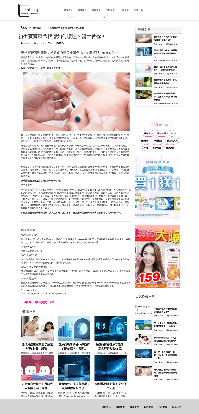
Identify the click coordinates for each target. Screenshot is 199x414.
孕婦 (146, 148)
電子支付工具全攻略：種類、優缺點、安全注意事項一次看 (165, 355)
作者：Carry (158, 44)
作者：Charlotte (159, 74)
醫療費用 (145, 141)
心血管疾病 (172, 141)
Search (103, 17)
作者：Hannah (158, 316)
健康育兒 (68, 10)
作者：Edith (158, 330)
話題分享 (138, 10)
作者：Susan (158, 345)
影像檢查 (157, 148)
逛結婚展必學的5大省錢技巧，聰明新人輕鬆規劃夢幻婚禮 (165, 373)
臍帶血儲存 (26, 185)
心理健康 (124, 10)
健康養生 (96, 10)
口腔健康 (110, 10)
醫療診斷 (170, 148)
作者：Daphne (158, 380)
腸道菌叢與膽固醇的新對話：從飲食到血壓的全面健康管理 (165, 97)
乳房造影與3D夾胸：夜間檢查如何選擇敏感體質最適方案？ (165, 54)
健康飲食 (82, 10)
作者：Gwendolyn (160, 104)
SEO (172, 134)
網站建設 (148, 134)
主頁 (24, 28)
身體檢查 (158, 141)
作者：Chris (158, 87)
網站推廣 (161, 134)
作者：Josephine (159, 60)
